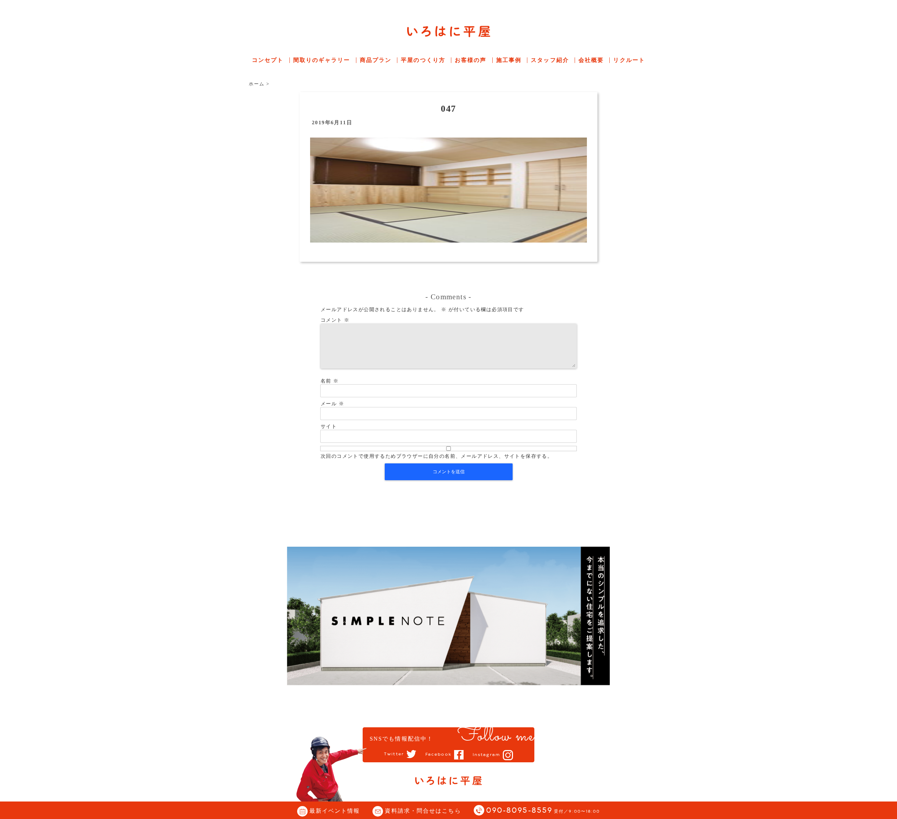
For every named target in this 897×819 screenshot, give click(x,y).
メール (332, 403)
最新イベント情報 (334, 811)
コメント (335, 320)
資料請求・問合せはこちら (423, 811)
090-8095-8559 (543, 810)
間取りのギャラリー (321, 60)
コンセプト (268, 60)
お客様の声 (471, 60)
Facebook (438, 754)
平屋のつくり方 (423, 60)
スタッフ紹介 (550, 60)
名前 (330, 381)
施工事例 (508, 60)
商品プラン (376, 60)
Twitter (394, 754)
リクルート (629, 60)
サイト (329, 426)
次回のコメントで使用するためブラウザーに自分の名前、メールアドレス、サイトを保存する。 (437, 456)
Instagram (486, 755)
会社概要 (591, 60)
